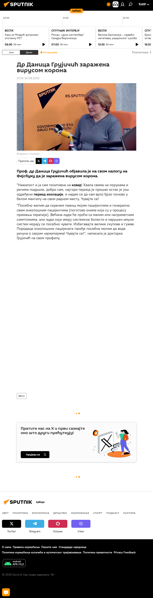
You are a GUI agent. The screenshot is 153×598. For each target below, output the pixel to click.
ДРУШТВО (60, 513)
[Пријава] (123, 4)
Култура (129, 513)
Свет (5, 513)
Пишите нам (49, 547)
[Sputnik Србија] (19, 8)
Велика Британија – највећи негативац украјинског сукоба (117, 36)
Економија (40, 513)
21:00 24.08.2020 (28, 78)
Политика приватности (97, 552)
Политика (20, 513)
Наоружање (80, 513)
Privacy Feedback (125, 552)
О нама (6, 547)
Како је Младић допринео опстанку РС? (21, 36)
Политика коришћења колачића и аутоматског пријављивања (41, 552)
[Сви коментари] (6, 592)
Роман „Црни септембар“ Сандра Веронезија (67, 36)
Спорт (97, 513)
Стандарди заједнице (72, 547)
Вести (22, 395)
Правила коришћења (26, 547)
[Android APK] (14, 563)
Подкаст (112, 513)
